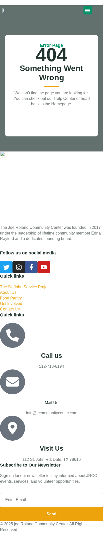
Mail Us (51, 403)
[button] (88, 10)
